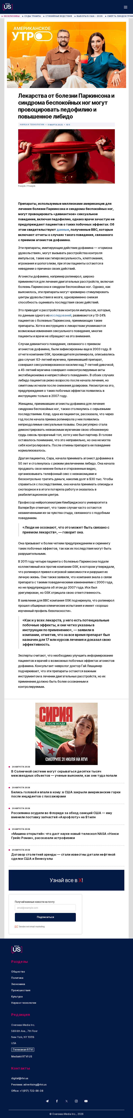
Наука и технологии (32, 124)
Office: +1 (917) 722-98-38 (27, 1090)
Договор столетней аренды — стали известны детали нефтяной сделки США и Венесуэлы (63, 856)
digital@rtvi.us (19, 1078)
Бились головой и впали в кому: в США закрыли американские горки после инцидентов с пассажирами (66, 794)
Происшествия (20, 990)
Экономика (18, 984)
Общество (18, 971)
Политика (17, 977)
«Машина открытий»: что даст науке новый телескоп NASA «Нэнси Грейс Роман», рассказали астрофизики (65, 836)
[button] (125, 7)
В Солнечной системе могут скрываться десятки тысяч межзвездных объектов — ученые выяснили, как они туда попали (64, 773)
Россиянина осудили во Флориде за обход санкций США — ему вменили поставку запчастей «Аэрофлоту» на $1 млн (61, 815)
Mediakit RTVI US (21, 1056)
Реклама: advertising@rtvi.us (29, 1084)
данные (63, 229)
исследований (60, 315)
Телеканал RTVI (23, 1049)
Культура (17, 996)
